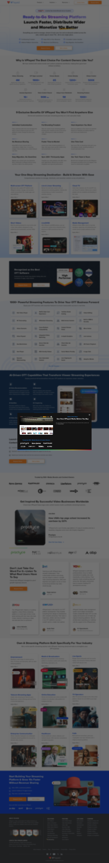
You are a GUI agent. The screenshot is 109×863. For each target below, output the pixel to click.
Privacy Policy (61, 424)
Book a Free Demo (73, 417)
